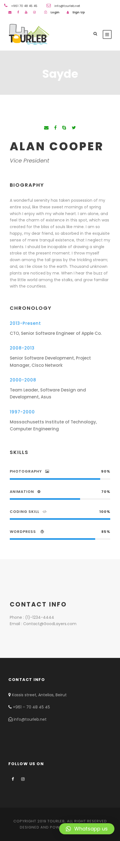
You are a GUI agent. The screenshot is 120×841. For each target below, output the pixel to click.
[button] (86, 828)
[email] (9, 12)
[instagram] (34, 12)
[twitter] (74, 127)
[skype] (64, 127)
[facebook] (18, 12)
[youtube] (26, 12)
